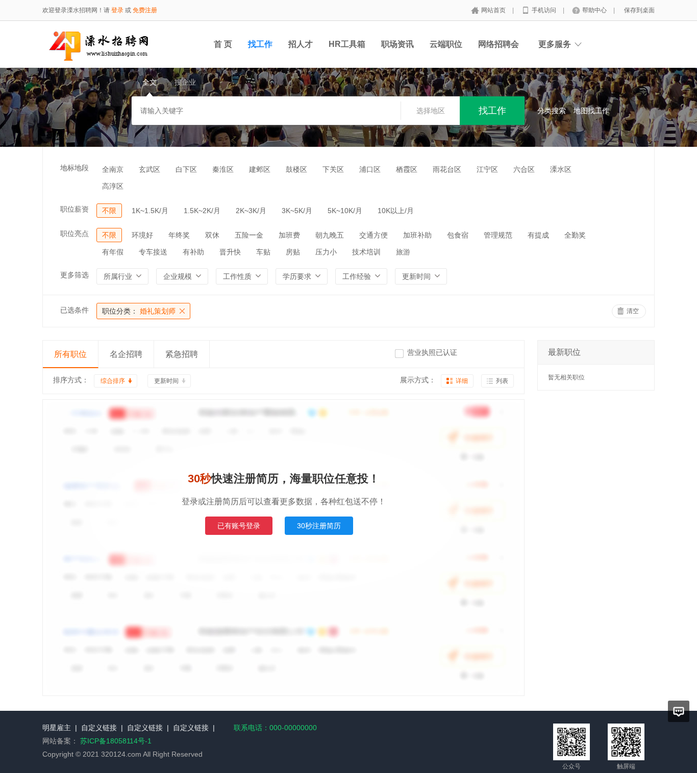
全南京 (112, 169)
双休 (212, 235)
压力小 (326, 252)
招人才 (300, 44)
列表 (502, 380)
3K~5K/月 (297, 211)
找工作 (260, 44)
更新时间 (166, 380)
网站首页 (494, 10)
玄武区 (149, 169)
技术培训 (366, 252)
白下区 (186, 169)
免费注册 (145, 10)
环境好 (142, 235)
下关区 (333, 169)
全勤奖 (575, 235)
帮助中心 (595, 10)
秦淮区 (223, 169)
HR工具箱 (347, 44)
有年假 (112, 252)
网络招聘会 (498, 44)
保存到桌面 (639, 10)
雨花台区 (447, 169)
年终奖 (179, 235)
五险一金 (249, 235)
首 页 (223, 44)
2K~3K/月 (251, 211)
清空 (633, 311)
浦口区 (370, 169)
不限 (109, 211)
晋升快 (230, 252)
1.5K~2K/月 (202, 211)
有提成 (538, 235)
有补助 (193, 252)
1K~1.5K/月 (150, 211)
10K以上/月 (396, 211)
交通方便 (373, 235)
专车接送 (153, 252)
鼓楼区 (296, 169)
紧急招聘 (181, 354)
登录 (117, 10)
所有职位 (70, 354)
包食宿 (457, 235)
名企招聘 (126, 354)
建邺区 (259, 169)
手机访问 (545, 10)
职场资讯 (397, 44)
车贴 (263, 252)
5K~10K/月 (345, 211)
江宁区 (487, 169)
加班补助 (417, 235)
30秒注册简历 (319, 526)
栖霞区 (406, 169)
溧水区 (560, 169)
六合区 (524, 169)
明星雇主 (56, 728)
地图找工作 (591, 111)
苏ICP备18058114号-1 (116, 741)
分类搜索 (551, 111)
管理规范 (498, 235)
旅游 (403, 252)
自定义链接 (99, 728)
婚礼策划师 (139, 311)
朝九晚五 (329, 235)
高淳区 (112, 186)
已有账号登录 (238, 526)
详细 (462, 380)
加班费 (289, 235)
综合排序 (113, 380)
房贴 (293, 252)
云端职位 (446, 44)
